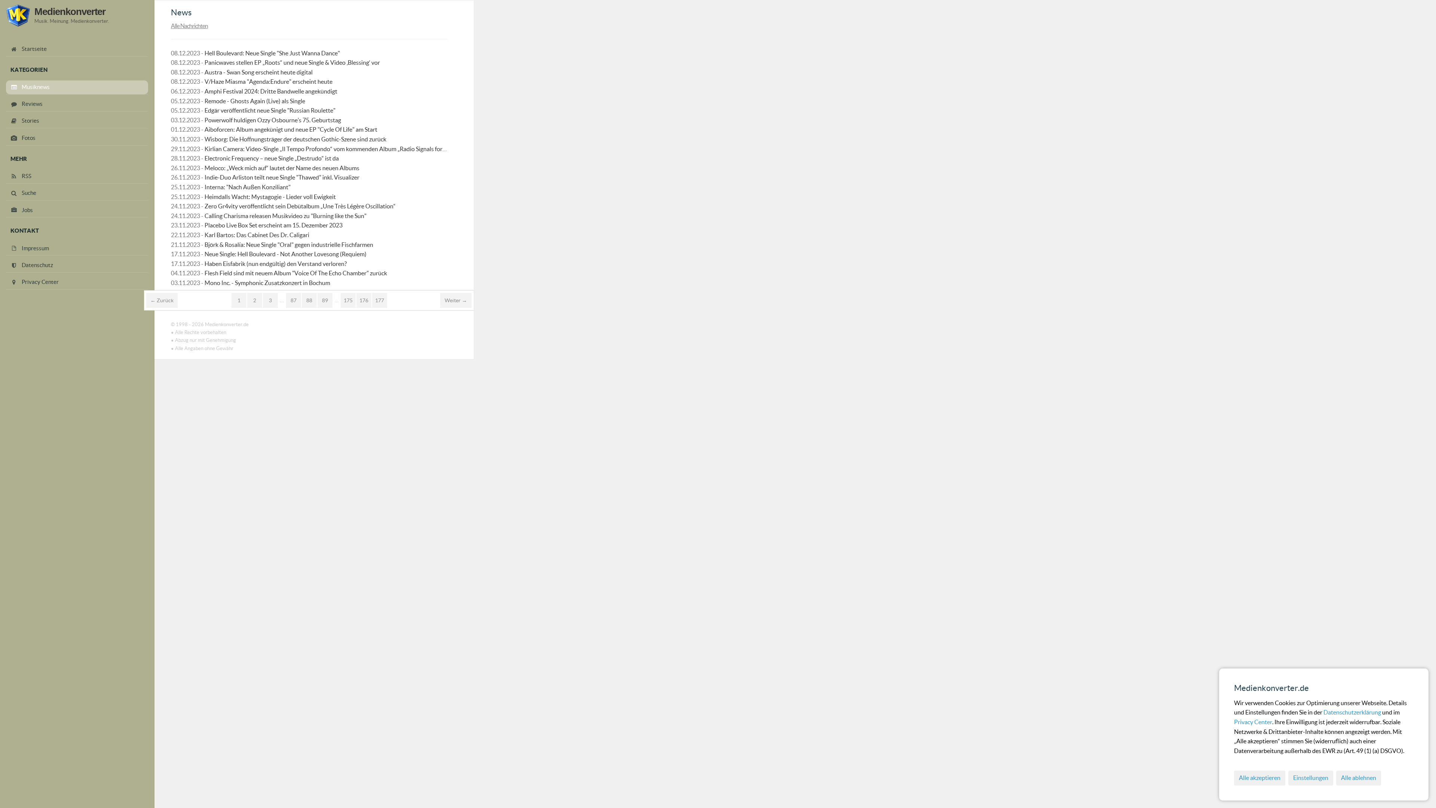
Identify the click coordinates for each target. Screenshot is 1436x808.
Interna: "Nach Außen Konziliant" (248, 187)
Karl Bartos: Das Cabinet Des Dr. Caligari (257, 235)
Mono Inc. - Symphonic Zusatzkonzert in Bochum (267, 282)
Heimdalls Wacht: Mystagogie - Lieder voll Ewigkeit (270, 196)
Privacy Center (1253, 722)
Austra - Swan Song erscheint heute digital (259, 72)
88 (309, 300)
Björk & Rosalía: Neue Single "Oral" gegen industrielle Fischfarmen (289, 244)
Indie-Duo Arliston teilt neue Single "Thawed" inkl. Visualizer (282, 177)
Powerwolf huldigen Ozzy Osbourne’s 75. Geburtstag (273, 120)
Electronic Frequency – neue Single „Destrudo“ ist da (272, 158)
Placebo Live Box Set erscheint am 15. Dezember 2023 (274, 225)
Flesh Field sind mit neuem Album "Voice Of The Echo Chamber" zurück (296, 273)
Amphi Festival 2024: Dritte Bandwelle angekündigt (271, 91)
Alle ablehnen (1358, 777)
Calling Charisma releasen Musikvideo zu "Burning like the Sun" (285, 215)
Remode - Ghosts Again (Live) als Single (255, 101)
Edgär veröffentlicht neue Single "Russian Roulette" (270, 110)
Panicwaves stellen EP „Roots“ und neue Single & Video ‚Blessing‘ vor (292, 62)
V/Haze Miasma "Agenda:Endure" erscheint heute (268, 81)
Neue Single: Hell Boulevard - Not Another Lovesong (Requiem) (285, 254)
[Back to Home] (18, 15)
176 (363, 300)
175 (348, 300)
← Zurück (162, 300)
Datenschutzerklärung (1352, 712)
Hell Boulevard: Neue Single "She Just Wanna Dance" (272, 53)
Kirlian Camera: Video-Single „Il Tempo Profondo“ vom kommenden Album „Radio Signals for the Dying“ (338, 149)
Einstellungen (1310, 777)
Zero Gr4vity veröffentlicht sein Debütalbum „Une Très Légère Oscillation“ (300, 206)
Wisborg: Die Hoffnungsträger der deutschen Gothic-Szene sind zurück (295, 139)
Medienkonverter (69, 11)
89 (325, 300)
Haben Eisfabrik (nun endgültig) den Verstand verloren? (276, 263)
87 (294, 300)
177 (379, 300)
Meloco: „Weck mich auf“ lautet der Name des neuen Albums (282, 168)
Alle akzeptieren (1259, 777)
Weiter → (456, 300)
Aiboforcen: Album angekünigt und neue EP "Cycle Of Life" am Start (291, 129)
